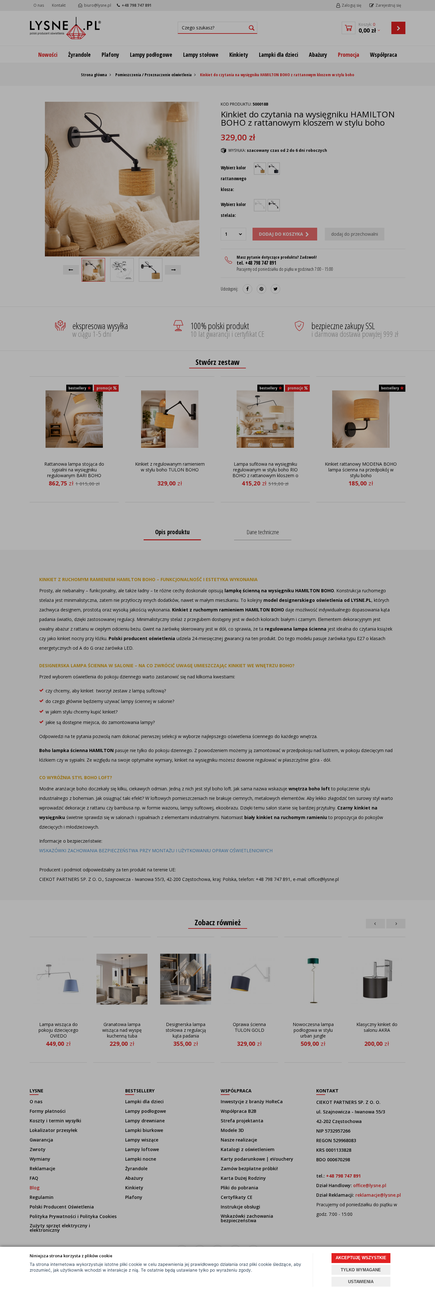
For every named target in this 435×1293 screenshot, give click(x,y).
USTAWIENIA (361, 1281)
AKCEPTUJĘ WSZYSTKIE (361, 1257)
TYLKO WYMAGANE (361, 1269)
